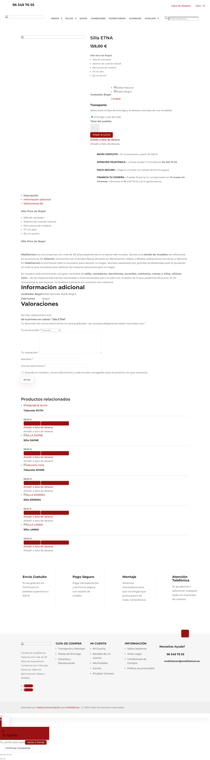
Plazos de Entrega (69, 653)
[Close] (1, 716)
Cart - (200, 5)
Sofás (83, 18)
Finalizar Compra (103, 673)
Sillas (69, 18)
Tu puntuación (31, 330)
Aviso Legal (134, 653)
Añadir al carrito (101, 134)
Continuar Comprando (18, 748)
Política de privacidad (140, 668)
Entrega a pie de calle (107, 117)
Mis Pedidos (100, 663)
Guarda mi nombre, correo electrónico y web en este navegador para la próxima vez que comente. (86, 372)
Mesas (55, 18)
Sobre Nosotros (137, 648)
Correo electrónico (33, 365)
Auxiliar (150, 18)
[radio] (123, 88)
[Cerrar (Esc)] (10, 754)
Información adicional (37, 199)
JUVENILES (135, 18)
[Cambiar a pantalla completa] (4, 754)
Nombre (27, 359)
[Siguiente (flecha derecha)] (4, 758)
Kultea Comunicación (48, 707)
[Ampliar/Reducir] (1, 754)
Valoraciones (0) (33, 203)
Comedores (98, 18)
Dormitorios (117, 18)
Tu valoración (30, 352)
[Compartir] (7, 754)
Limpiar (116, 98)
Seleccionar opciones (55, 423)
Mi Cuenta (99, 648)
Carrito (97, 668)
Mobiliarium (73, 707)
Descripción (31, 195)
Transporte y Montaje (71, 648)
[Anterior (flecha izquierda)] (1, 758)
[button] (105, 139)
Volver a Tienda (35, 742)
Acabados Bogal (100, 94)
